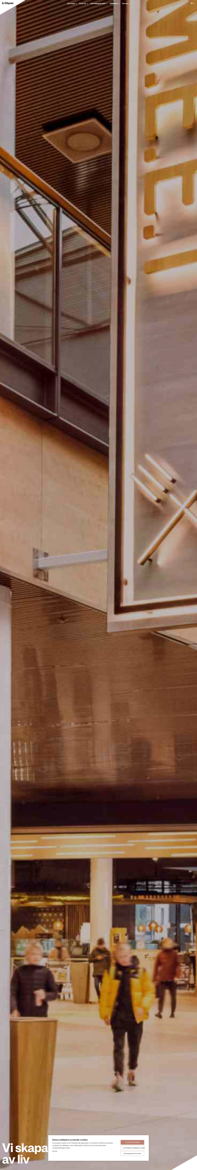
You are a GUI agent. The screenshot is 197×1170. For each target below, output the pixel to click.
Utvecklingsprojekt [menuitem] (98, 4)
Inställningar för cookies (132, 1153)
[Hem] (7, 3)
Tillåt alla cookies (132, 1142)
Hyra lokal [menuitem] (71, 4)
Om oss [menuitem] (125, 4)
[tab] (193, 3)
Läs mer (54, 1151)
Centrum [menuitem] (82, 4)
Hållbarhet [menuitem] (114, 4)
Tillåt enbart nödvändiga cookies (133, 1148)
